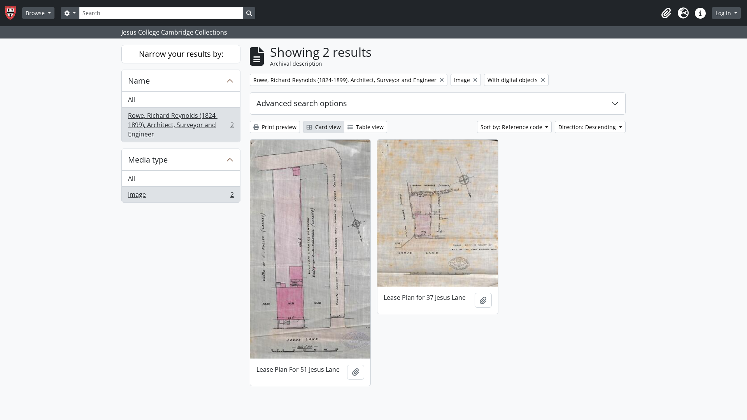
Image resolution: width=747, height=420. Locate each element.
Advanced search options (301, 103)
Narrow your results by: (181, 54)
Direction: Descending (587, 127)
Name (139, 80)
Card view (327, 127)
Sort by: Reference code (512, 127)
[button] (666, 13)
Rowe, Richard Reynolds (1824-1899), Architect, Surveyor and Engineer (181, 124)
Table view (369, 127)
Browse (36, 13)
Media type (148, 159)
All (131, 99)
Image (181, 196)
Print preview (278, 127)
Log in (724, 13)
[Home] (13, 13)
